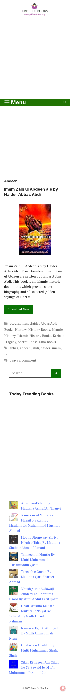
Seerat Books (28, 342)
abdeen (25, 348)
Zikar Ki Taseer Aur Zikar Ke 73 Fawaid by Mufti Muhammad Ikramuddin (34, 667)
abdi (35, 348)
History (21, 329)
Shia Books (47, 342)
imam (56, 348)
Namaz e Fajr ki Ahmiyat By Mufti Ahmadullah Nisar (33, 633)
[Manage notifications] (63, 688)
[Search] (56, 373)
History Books (39, 329)
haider (45, 348)
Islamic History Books (34, 336)
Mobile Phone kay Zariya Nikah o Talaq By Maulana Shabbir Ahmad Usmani (34, 542)
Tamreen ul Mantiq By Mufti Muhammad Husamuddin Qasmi (32, 559)
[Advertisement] (35, 58)
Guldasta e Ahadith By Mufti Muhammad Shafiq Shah (33, 650)
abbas (14, 348)
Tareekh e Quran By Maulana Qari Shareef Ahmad (31, 577)
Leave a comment (23, 360)
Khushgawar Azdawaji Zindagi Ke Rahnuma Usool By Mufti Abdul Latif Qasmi (34, 594)
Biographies (19, 323)
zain (7, 354)
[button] (65, 102)
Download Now (18, 309)
